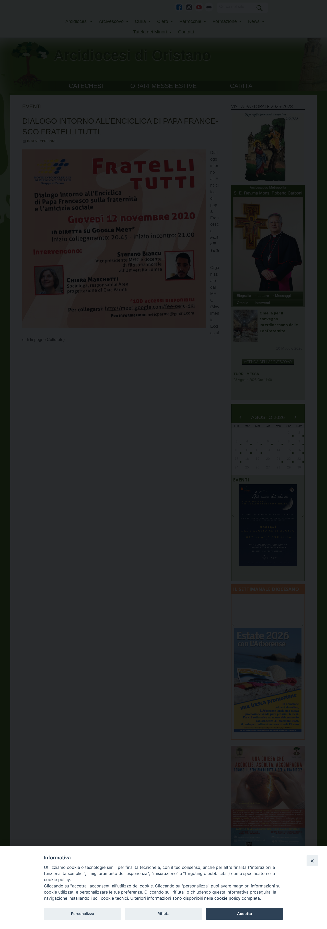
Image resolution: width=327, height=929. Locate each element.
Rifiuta (163, 913)
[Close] (312, 860)
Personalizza (82, 913)
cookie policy (227, 898)
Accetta (244, 913)
